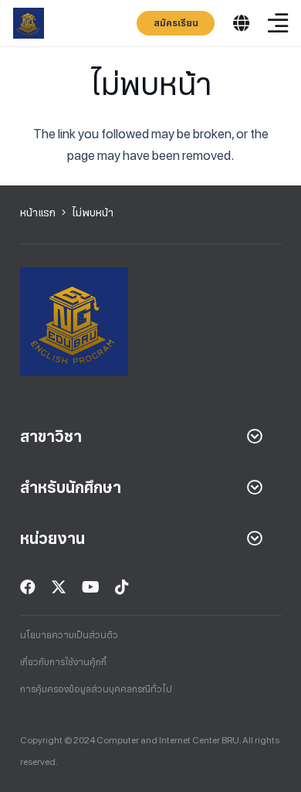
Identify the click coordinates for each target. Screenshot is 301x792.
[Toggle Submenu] (255, 436)
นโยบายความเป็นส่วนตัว (69, 635)
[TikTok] (122, 587)
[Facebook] (28, 587)
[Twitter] (58, 587)
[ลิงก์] (28, 23)
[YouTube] (91, 587)
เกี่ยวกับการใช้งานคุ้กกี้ (63, 662)
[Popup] (241, 23)
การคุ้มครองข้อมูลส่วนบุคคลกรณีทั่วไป (96, 689)
